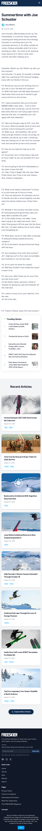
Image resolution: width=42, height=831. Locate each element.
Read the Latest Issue (9, 801)
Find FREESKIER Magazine (11, 804)
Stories (4, 772)
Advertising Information (10, 797)
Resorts (4, 778)
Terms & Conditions (9, 794)
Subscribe (35, 751)
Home (4, 768)
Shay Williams (10, 25)
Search (4, 782)
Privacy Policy (7, 791)
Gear (3, 775)
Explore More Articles (22, 712)
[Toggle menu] (39, 3)
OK (21, 827)
